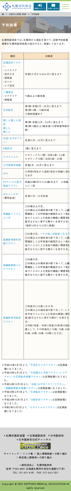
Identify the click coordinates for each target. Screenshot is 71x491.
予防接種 (35, 14)
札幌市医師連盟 (15, 435)
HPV (5, 173)
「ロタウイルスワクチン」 (42, 407)
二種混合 (8, 92)
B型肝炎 (7, 148)
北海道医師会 (37, 435)
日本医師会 (57, 435)
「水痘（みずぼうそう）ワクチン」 (48, 384)
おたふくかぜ (10, 194)
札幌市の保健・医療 (18, 14)
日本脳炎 (8, 110)
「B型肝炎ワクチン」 (41, 399)
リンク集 (28, 453)
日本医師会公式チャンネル (35, 439)
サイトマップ (11, 453)
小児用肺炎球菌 (12, 165)
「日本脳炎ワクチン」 (40, 391)
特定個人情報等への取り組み (35, 457)
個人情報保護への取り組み (52, 453)
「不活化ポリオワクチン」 (43, 365)
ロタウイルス (10, 156)
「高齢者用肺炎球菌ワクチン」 (21, 388)
